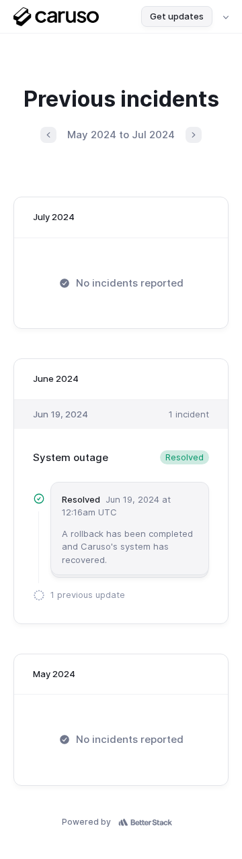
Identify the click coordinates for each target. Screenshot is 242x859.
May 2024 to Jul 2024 (121, 134)
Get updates (177, 16)
